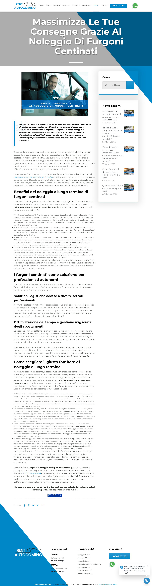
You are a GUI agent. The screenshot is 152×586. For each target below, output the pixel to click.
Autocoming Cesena (31, 473)
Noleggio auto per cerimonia (89, 564)
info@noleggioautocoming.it (108, 584)
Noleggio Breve (83, 555)
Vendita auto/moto (84, 573)
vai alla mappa (57, 561)
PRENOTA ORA (118, 6)
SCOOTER (76, 6)
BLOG (96, 6)
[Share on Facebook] (25, 505)
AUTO (48, 6)
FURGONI (66, 6)
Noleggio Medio (83, 558)
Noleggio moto (83, 567)
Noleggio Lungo (83, 561)
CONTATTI (105, 6)
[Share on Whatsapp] (29, 505)
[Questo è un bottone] (54, 495)
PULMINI (56, 6)
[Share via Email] (42, 505)
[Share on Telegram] (33, 505)
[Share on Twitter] (38, 505)
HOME (41, 6)
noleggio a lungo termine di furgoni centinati (34, 177)
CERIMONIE (87, 6)
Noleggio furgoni (84, 570)
